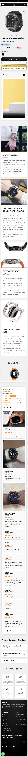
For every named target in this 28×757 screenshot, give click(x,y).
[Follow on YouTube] (14, 747)
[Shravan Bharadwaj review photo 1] (14, 497)
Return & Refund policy (6, 720)
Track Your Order (6, 730)
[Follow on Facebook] (3, 747)
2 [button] (10, 631)
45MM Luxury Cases (21, 721)
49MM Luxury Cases (21, 724)
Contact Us (5, 717)
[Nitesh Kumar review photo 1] (14, 454)
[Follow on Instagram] (10, 747)
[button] (2, 41)
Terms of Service (6, 728)
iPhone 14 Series (20, 717)
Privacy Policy (5, 725)
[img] (14, 432)
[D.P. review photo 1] (14, 419)
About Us (4, 714)
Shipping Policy (5, 723)
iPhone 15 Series (20, 714)
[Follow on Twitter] (7, 747)
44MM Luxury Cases (21, 719)
